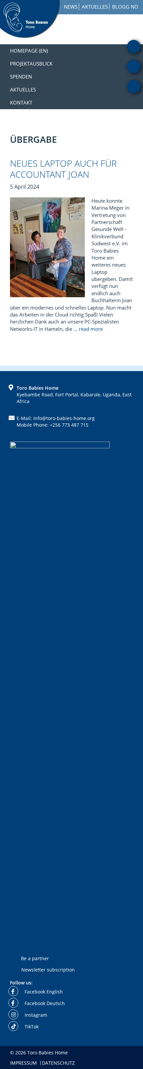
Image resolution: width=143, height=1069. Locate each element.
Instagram (35, 1015)
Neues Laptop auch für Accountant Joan (63, 168)
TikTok (31, 1026)
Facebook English (43, 991)
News (70, 6)
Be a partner (35, 958)
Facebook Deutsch (44, 1003)
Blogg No (125, 6)
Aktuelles (95, 6)
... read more (88, 328)
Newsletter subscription (48, 969)
